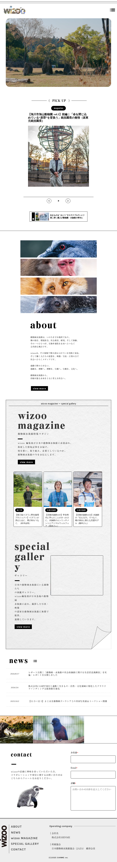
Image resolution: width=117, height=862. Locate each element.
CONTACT (18, 849)
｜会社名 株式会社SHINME (59, 835)
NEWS (15, 832)
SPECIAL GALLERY (25, 844)
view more (39, 388)
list (112, 10)
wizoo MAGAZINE (24, 838)
